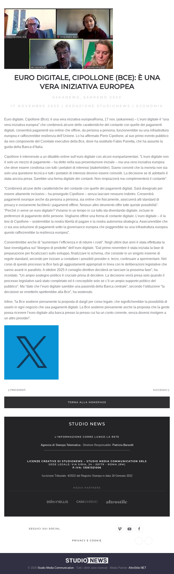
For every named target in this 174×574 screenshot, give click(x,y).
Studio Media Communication (56, 567)
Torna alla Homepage (87, 402)
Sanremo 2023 (102, 97)
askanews (66, 97)
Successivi (160, 389)
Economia (149, 106)
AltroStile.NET (137, 567)
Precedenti (17, 389)
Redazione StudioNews (98, 106)
